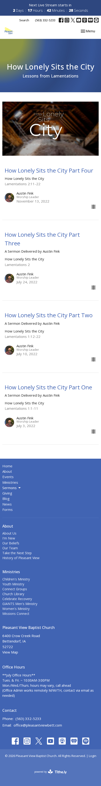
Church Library (13, 594)
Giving (7, 493)
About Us (9, 533)
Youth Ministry (13, 584)
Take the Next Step (17, 553)
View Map (10, 652)
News (7, 504)
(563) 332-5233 (45, 20)
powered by (48, 775)
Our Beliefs (10, 543)
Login (92, 756)
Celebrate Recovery (17, 599)
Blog (6, 498)
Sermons (9, 487)
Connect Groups (14, 589)
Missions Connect (15, 613)
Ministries (10, 482)
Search (24, 20)
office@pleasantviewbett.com (38, 725)
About (7, 471)
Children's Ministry (16, 579)
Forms (7, 509)
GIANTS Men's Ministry (19, 603)
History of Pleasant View (20, 558)
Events (8, 476)
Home (7, 466)
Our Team (10, 548)
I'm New (8, 538)
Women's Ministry (16, 608)
